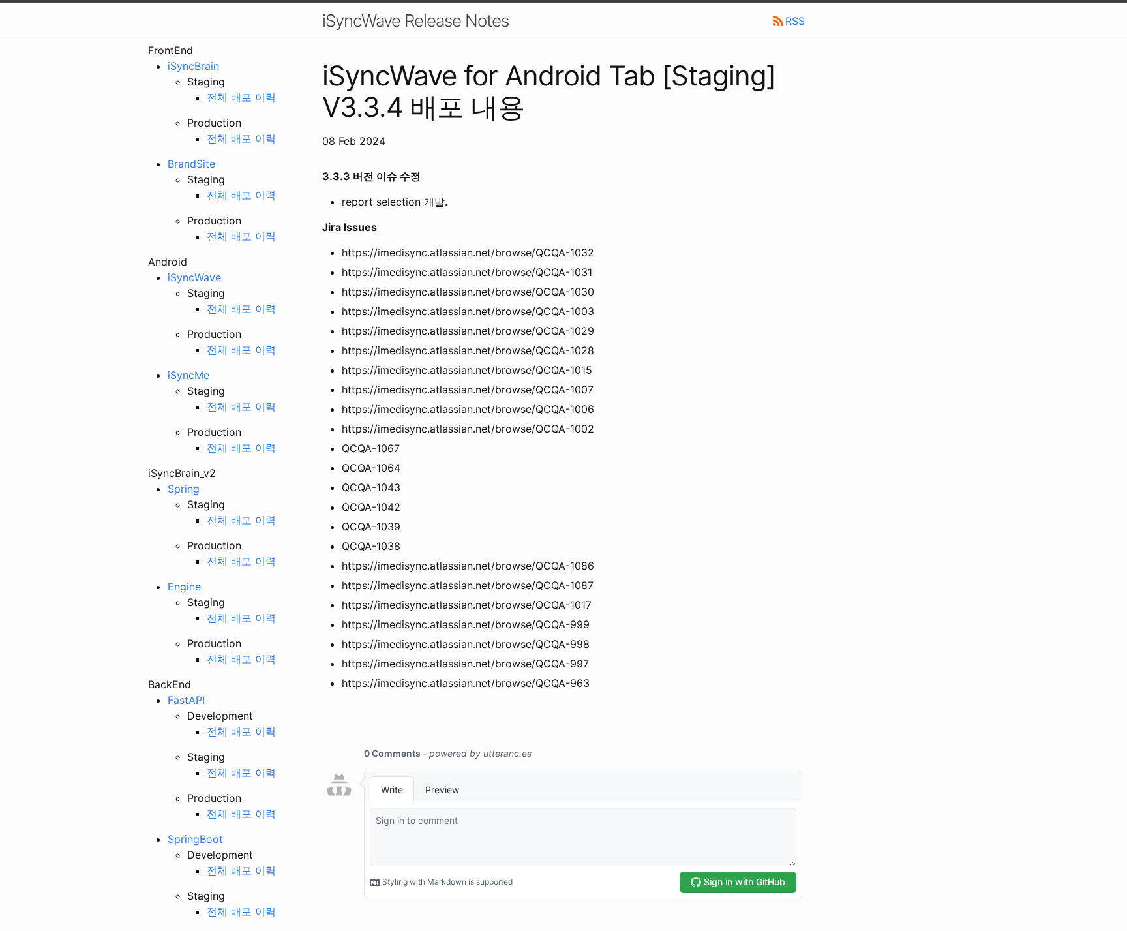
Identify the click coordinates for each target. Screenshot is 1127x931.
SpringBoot (195, 839)
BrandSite (191, 163)
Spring (184, 488)
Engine (184, 586)
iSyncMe (188, 375)
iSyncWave (194, 277)
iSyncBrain (193, 65)
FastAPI (186, 700)
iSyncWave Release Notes (415, 20)
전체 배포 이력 (241, 97)
